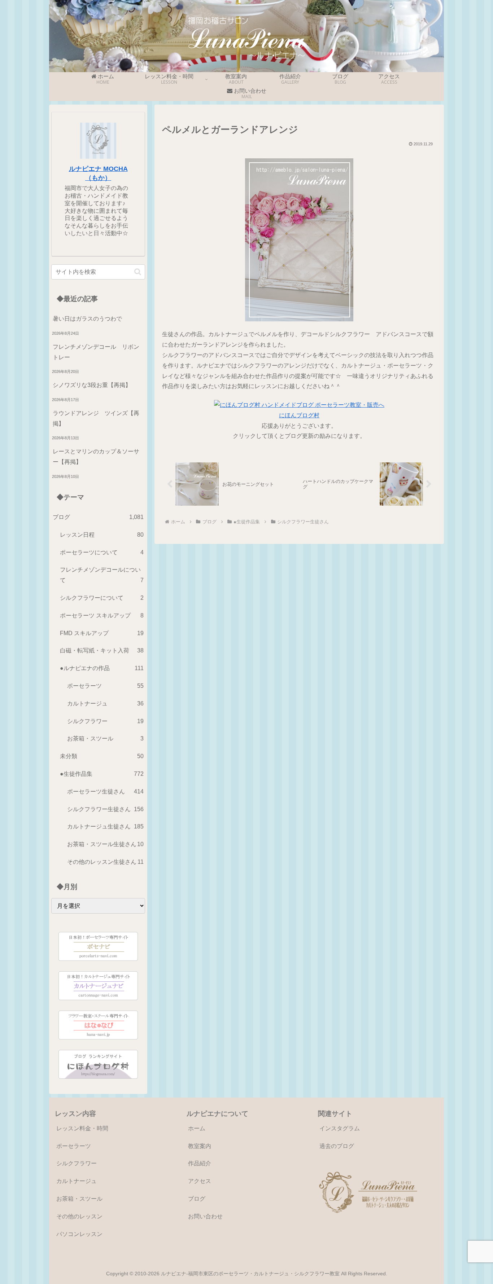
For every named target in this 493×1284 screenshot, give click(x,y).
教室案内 (199, 1146)
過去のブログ (336, 1146)
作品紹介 (199, 1163)
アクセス (199, 1181)
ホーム (196, 1128)
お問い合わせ (205, 1216)
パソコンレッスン (79, 1234)
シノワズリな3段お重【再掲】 (92, 385)
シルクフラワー (76, 1163)
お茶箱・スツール (79, 1199)
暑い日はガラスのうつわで (87, 319)
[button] (137, 272)
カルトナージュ (76, 1181)
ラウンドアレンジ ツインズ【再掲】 (96, 418)
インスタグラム (339, 1128)
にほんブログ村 (299, 415)
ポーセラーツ (73, 1146)
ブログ (196, 1199)
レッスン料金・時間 (82, 1128)
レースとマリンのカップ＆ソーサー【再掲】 (96, 456)
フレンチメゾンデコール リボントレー (96, 352)
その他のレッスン (79, 1216)
